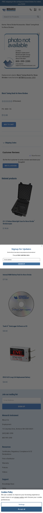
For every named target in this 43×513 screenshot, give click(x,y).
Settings (21, 504)
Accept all (21, 509)
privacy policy (19, 497)
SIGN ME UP (21, 264)
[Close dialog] (41, 246)
